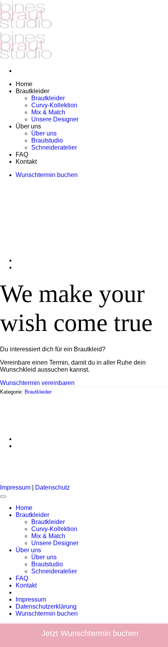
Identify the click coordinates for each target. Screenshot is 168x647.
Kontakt (26, 585)
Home (24, 507)
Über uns (28, 550)
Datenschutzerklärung (46, 606)
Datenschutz (52, 487)
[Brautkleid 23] (35, 260)
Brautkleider (38, 392)
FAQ (22, 578)
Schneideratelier (54, 571)
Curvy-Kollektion (54, 529)
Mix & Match (48, 536)
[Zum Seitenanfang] (3, 496)
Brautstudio (47, 564)
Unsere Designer (55, 543)
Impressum (15, 487)
